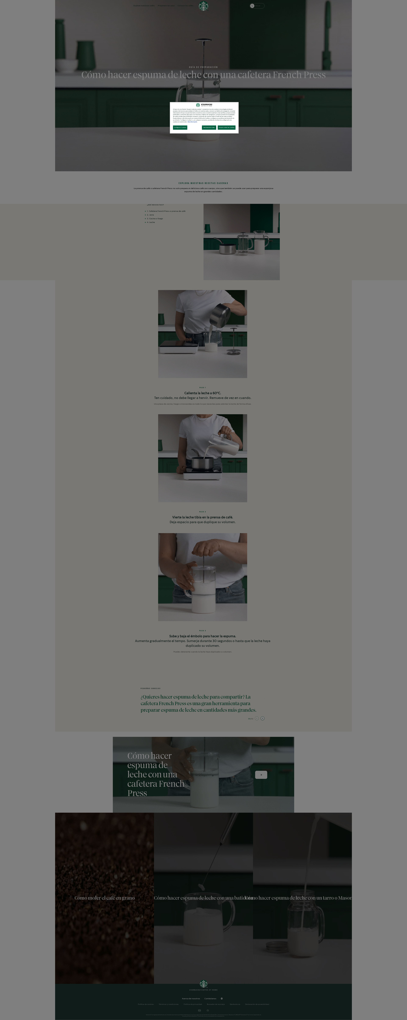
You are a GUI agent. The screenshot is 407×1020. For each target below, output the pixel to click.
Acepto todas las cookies (226, 127)
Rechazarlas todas (209, 127)
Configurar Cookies (180, 127)
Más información (192, 121)
